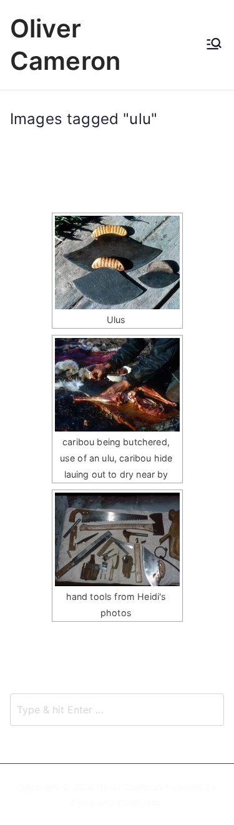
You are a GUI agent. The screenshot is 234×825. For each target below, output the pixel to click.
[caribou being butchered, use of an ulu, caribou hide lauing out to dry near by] (117, 385)
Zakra (83, 802)
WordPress (138, 802)
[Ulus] (117, 262)
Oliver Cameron (129, 786)
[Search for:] (117, 709)
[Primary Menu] (214, 45)
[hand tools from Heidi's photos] (117, 539)
